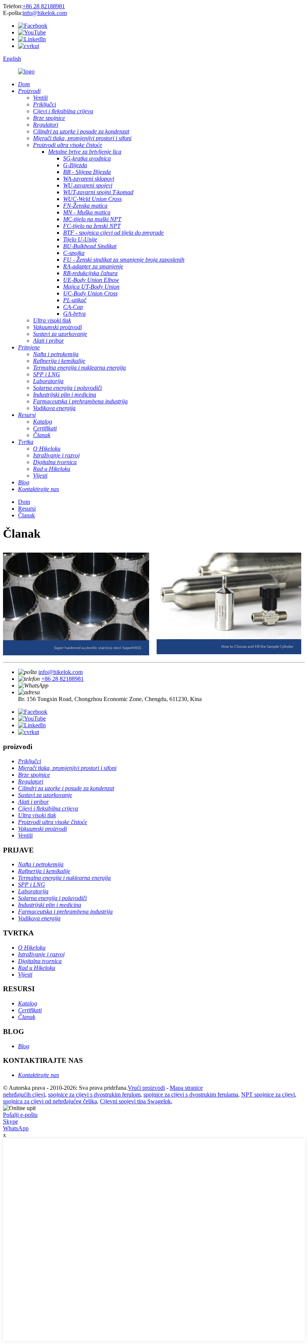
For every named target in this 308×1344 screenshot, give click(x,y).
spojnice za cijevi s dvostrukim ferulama (190, 1094)
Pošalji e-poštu (20, 1115)
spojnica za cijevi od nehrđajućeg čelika (50, 1101)
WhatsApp (16, 1128)
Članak (26, 515)
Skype (10, 1121)
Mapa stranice (186, 1088)
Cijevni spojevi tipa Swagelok (135, 1101)
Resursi (27, 508)
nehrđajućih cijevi (24, 1094)
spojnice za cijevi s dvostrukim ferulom (94, 1094)
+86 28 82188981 (44, 6)
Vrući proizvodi (146, 1088)
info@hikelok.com (45, 13)
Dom (24, 502)
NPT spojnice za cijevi (268, 1094)
